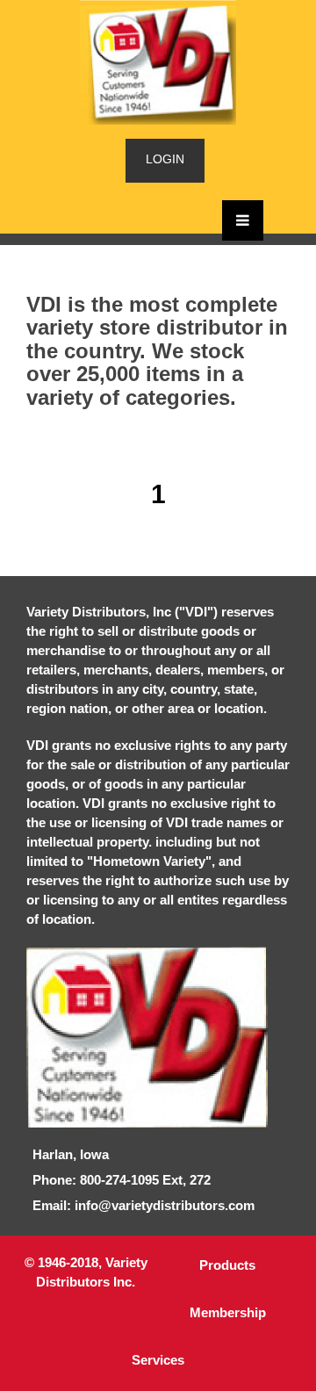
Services (158, 1359)
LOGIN (165, 159)
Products (227, 1265)
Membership (228, 1312)
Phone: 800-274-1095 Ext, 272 (121, 1179)
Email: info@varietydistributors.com (143, 1205)
